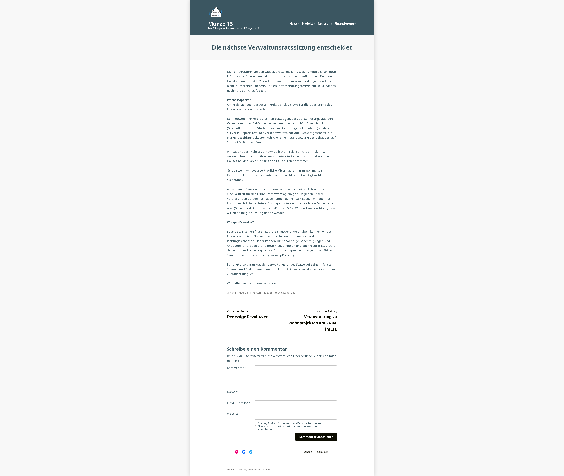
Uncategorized (286, 292)
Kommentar (236, 368)
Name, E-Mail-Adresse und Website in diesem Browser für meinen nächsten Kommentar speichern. (290, 426)
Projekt (307, 23)
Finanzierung (344, 23)
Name (232, 392)
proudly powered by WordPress (256, 469)
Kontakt (307, 452)
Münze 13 (220, 23)
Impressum (322, 452)
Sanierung (324, 23)
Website (232, 413)
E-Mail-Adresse (238, 403)
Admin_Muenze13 (240, 292)
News (293, 23)
